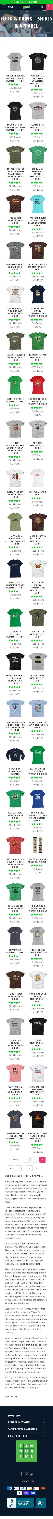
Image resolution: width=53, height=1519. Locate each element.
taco (21, 1308)
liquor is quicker (28, 1325)
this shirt (13, 1272)
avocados (13, 1319)
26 (29, 1168)
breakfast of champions (16, 1214)
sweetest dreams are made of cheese (22, 1372)
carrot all (24, 1283)
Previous (16, 1159)
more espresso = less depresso (24, 1188)
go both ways (22, 1303)
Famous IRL (29, 1481)
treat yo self (19, 1380)
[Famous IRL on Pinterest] (26, 1474)
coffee (8, 1185)
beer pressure (30, 1296)
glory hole (28, 1217)
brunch (38, 1253)
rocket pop (34, 1387)
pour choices (19, 1322)
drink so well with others (20, 1299)
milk (7, 1387)
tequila (8, 1325)
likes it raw (28, 1351)
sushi (21, 1348)
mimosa (32, 1263)
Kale (25, 1279)
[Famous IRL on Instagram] (31, 1474)
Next (38, 1168)
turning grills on (29, 1286)
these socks (37, 1221)
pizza (7, 1368)
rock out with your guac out (18, 1312)
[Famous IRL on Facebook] (21, 1474)
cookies (39, 1384)
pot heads (30, 1185)
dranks (23, 1358)
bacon (15, 1217)
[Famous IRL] (26, 7)
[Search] (41, 6)
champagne (34, 1260)
